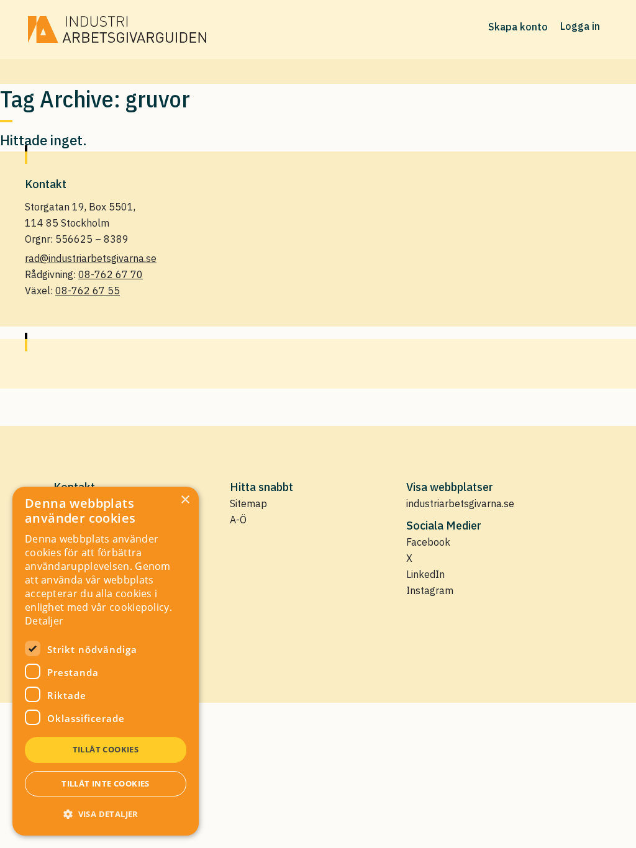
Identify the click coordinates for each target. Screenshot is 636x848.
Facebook (428, 542)
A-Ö (238, 519)
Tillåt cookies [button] (106, 749)
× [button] (184, 500)
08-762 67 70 (110, 274)
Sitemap (248, 503)
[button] (105, 814)
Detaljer (44, 621)
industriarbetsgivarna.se (460, 503)
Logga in (580, 26)
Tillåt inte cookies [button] (105, 783)
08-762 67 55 (87, 290)
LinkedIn (425, 574)
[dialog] (105, 661)
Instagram (429, 590)
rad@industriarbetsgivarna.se (91, 258)
